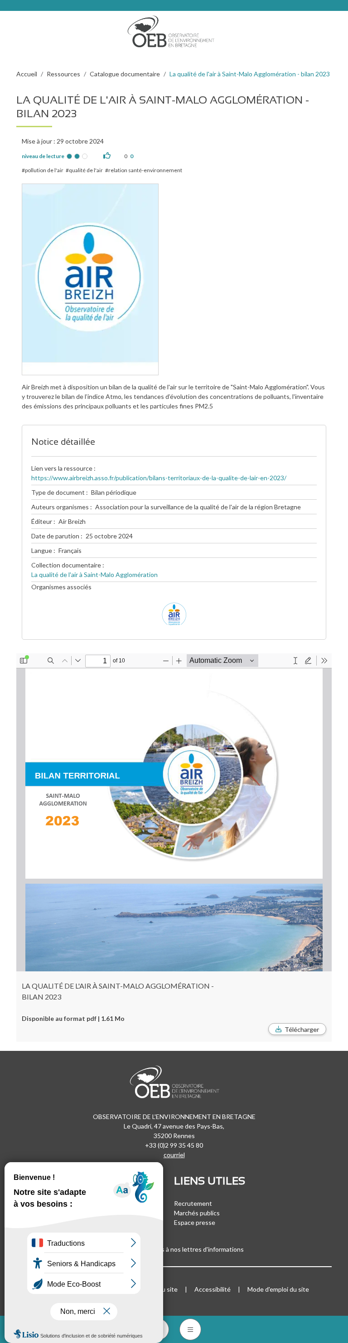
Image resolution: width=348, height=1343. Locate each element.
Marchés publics (197, 1213)
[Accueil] (174, 29)
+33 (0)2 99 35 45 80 (174, 1145)
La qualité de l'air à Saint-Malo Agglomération (94, 574)
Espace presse (194, 1222)
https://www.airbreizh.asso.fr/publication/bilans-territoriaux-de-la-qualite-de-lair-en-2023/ (158, 478)
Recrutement (193, 1203)
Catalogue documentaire (125, 74)
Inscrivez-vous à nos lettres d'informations (184, 1249)
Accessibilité (212, 1289)
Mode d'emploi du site (278, 1289)
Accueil (26, 74)
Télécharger (302, 1029)
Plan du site (161, 1289)
